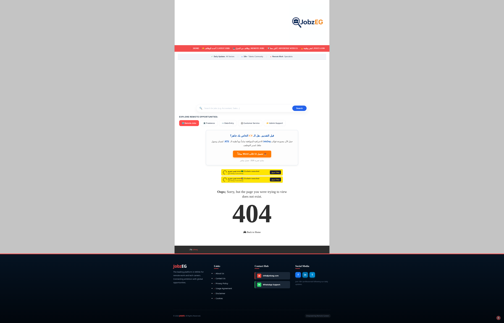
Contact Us (219, 278)
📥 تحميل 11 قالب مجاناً (252, 154)
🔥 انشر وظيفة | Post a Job (313, 48)
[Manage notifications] (498, 318)
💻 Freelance (209, 123)
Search (299, 108)
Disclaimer (219, 293)
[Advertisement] (226, 22)
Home (196, 48)
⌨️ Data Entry (228, 123)
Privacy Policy (221, 283)
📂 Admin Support (275, 123)
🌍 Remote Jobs (189, 123)
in (305, 274)
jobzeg (195, 250)
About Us (219, 273)
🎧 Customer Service (250, 123)
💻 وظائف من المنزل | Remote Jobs (248, 48)
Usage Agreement (223, 288)
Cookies (218, 298)
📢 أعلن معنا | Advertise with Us (282, 48)
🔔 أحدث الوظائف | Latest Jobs (216, 48)
